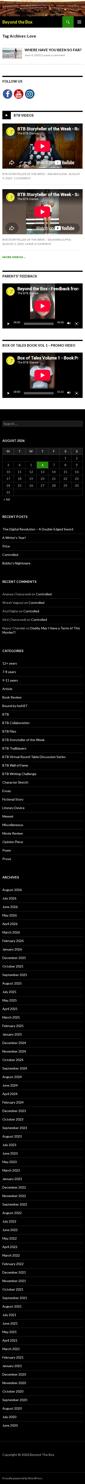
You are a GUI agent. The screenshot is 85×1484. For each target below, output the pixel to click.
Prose (6, 859)
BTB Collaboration (16, 723)
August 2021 (12, 1306)
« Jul (7, 499)
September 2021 (14, 1298)
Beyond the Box (17, 22)
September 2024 (14, 1068)
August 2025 (12, 983)
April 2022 (9, 1247)
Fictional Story (12, 799)
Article (7, 689)
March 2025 (11, 1017)
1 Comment (22, 178)
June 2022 (10, 1230)
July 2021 (9, 1315)
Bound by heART (15, 706)
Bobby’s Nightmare (16, 563)
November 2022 (14, 1196)
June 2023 (10, 1153)
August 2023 (12, 1136)
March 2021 (11, 1349)
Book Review (11, 697)
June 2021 (10, 1323)
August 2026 (12, 890)
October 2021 (12, 1289)
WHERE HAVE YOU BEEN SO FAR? (53, 50)
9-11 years (10, 680)
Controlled (10, 555)
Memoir (7, 816)
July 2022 (9, 1221)
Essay (6, 791)
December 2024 (14, 1043)
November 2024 (14, 1051)
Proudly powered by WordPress (22, 1478)
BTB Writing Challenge (19, 774)
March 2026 (11, 932)
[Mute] (69, 323)
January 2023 (12, 1179)
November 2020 (14, 1383)
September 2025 (14, 975)
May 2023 (9, 1162)
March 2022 (11, 1255)
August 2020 (12, 1408)
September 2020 (14, 1400)
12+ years (9, 663)
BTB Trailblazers (14, 748)
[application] (42, 305)
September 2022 (14, 1204)
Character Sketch (15, 782)
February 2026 (13, 941)
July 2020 (9, 1417)
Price (6, 546)
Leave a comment (53, 55)
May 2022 (9, 1238)
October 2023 (12, 1119)
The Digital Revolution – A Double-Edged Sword (37, 529)
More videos (14, 257)
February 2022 (13, 1264)
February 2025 (13, 1026)
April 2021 (9, 1340)
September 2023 (14, 1128)
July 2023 (9, 1145)
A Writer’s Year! (14, 538)
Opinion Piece (12, 842)
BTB (5, 714)
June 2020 (10, 1425)
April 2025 (9, 1009)
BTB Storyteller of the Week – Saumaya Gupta (36, 239)
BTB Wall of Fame (15, 765)
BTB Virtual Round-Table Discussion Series (34, 757)
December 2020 (14, 1374)
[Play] (8, 323)
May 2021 (9, 1332)
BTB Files (9, 731)
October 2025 (12, 966)
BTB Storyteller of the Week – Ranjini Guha (34, 174)
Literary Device (13, 808)
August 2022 (12, 1213)
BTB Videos (24, 115)
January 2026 (12, 949)
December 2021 (14, 1272)
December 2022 (14, 1187)
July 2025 (9, 992)
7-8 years (9, 672)
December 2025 (14, 958)
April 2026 (9, 924)
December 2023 (14, 1111)
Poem (6, 850)
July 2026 (9, 898)
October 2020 (12, 1391)
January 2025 (12, 1034)
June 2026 (10, 907)
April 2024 (9, 1094)
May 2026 (9, 915)
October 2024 (12, 1060)
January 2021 (12, 1366)
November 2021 (14, 1281)
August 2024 (12, 1077)
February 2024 (13, 1102)
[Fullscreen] (76, 323)
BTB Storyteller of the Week (23, 740)
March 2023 (11, 1170)
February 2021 (13, 1357)
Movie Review (12, 833)
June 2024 (10, 1085)
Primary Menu (79, 22)
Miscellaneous (12, 825)
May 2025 (9, 1000)
